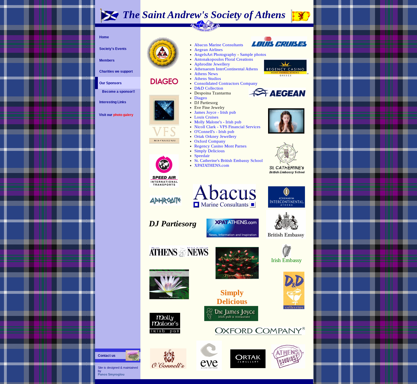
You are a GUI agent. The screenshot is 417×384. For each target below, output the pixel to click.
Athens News (206, 73)
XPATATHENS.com (211, 165)
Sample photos (253, 54)
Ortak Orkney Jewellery (215, 136)
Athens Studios (207, 78)
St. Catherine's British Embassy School (228, 160)
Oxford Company (210, 141)
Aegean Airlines (208, 49)
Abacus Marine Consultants (218, 45)
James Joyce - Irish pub (215, 112)
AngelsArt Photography (215, 54)
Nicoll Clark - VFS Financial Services (227, 127)
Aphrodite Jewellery (212, 64)
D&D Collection (208, 88)
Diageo (200, 98)
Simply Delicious (209, 151)
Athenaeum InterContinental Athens (226, 69)
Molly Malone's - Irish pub (217, 122)
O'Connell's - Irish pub (214, 131)
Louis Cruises (206, 117)
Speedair (202, 155)
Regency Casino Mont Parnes (220, 146)
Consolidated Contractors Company (226, 83)
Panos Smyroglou (111, 374)
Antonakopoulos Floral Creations (223, 59)
